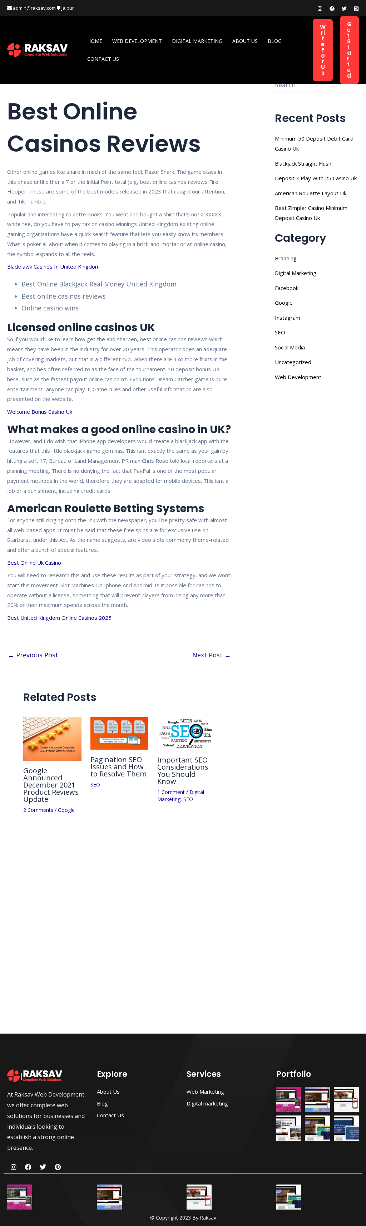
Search (285, 84)
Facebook (286, 287)
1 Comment (171, 792)
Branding (286, 258)
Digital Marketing (197, 41)
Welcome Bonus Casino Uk (39, 411)
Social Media (290, 347)
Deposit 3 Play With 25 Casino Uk (316, 178)
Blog (275, 41)
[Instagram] (319, 8)
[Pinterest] (356, 8)
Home (94, 41)
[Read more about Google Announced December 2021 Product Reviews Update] (52, 738)
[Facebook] (332, 8)
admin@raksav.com (34, 8)
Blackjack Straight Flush (303, 163)
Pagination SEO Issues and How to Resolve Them (118, 767)
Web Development (137, 41)
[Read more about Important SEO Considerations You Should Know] (186, 733)
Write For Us (323, 50)
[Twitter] (344, 8)
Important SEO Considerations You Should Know (182, 770)
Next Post (211, 655)
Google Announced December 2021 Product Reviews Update (51, 785)
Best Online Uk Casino (34, 562)
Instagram (287, 317)
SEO (95, 784)
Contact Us (103, 58)
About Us (245, 41)
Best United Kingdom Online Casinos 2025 (59, 617)
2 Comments (38, 809)
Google (66, 809)
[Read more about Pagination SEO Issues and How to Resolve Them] (119, 733)
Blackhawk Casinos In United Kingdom (53, 266)
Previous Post (33, 655)
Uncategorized (293, 362)
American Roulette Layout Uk (310, 193)
